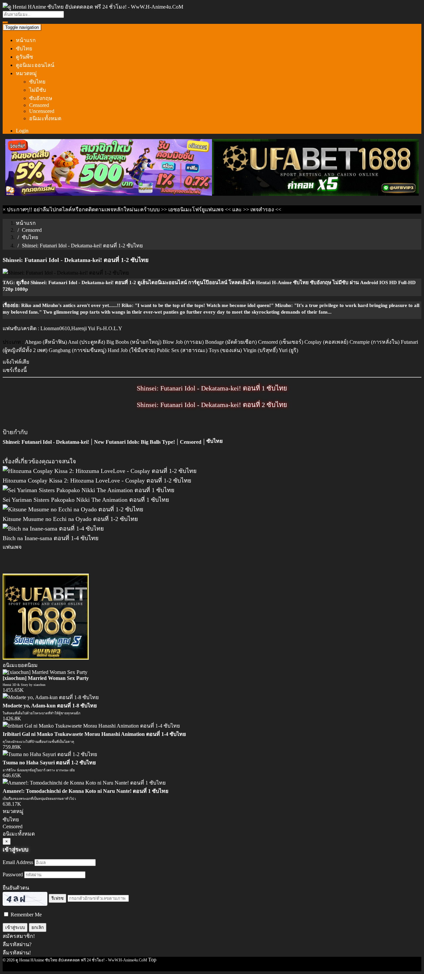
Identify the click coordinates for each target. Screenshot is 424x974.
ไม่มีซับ (37, 90)
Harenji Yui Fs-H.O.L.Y (96, 328)
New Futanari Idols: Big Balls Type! (134, 442)
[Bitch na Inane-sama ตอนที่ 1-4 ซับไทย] (53, 528)
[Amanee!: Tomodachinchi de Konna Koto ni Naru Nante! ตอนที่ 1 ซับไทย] (84, 783)
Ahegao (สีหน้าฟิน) (46, 342)
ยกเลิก (37, 927)
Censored (39, 105)
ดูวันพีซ (24, 57)
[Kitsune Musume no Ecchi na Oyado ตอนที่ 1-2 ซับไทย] (73, 509)
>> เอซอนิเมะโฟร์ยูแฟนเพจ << (196, 209)
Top (152, 959)
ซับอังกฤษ (40, 98)
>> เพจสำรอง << (262, 209)
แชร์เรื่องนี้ (15, 370)
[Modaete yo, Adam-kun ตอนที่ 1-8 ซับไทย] (51, 697)
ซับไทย (24, 48)
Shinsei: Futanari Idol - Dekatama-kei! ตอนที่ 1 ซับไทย (212, 388)
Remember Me (25, 914)
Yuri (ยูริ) (288, 350)
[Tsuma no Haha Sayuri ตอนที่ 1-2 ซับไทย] (50, 754)
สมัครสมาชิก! (19, 936)
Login (22, 130)
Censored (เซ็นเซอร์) (280, 342)
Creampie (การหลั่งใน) (374, 342)
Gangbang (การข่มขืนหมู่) (77, 350)
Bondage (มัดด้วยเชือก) (231, 342)
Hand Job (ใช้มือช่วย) (131, 350)
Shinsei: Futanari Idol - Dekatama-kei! (46, 442)
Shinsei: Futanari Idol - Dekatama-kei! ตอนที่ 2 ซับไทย (212, 404)
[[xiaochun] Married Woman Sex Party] (45, 672)
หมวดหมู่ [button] (26, 73)
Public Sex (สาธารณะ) (182, 350)
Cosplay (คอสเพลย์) (326, 342)
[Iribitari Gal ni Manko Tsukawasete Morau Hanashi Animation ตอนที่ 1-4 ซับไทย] (91, 726)
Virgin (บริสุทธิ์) (260, 350)
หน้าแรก (26, 40)
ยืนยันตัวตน (16, 888)
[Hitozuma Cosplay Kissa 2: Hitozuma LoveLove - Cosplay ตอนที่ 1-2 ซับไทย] (100, 471)
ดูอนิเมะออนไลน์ (35, 65)
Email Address (18, 862)
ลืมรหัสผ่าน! (17, 952)
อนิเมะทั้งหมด (45, 118)
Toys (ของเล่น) (225, 350)
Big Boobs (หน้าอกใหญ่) (133, 342)
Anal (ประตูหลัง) (86, 342)
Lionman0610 (55, 328)
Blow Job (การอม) (183, 342)
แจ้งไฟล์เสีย (16, 362)
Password (13, 874)
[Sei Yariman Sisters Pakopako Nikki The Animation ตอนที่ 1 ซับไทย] (89, 490)
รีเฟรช (57, 898)
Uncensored (41, 111)
